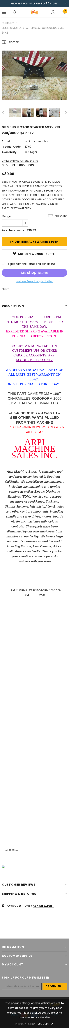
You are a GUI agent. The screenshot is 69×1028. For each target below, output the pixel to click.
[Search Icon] (15, 12)
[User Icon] (53, 12)
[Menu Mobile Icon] (4, 12)
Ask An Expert (43, 906)
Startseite (8, 23)
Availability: (9, 152)
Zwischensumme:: (13, 230)
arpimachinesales (36, 141)
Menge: (6, 216)
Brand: (6, 141)
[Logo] (34, 12)
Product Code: (11, 147)
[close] (66, 3)
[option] (34, 75)
